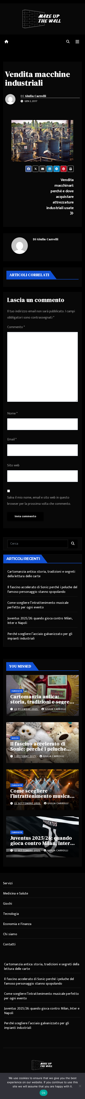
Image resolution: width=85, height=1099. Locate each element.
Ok (43, 1092)
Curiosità (17, 691)
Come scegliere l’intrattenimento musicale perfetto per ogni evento (37, 605)
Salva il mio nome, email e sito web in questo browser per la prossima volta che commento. (39, 501)
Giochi (15, 738)
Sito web (13, 465)
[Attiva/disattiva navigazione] (77, 42)
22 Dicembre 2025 (26, 709)
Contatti (9, 944)
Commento (16, 327)
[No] (80, 1086)
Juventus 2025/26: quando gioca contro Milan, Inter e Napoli (39, 621)
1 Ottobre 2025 (25, 756)
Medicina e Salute (15, 893)
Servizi (8, 883)
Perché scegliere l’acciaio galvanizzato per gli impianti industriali (39, 636)
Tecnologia (11, 914)
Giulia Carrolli (35, 96)
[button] (68, 42)
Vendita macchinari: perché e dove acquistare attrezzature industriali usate (60, 193)
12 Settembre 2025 (27, 850)
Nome (12, 413)
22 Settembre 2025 (27, 803)
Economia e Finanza (17, 924)
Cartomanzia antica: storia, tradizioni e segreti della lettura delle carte (41, 574)
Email (12, 439)
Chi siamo (10, 934)
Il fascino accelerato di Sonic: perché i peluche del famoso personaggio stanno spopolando (42, 589)
